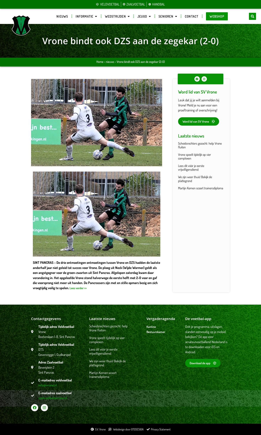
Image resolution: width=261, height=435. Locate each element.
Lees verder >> (78, 288)
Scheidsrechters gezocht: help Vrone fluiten (200, 145)
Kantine (151, 327)
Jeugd (142, 16)
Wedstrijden (115, 16)
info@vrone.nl (47, 385)
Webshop (217, 16)
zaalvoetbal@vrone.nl (52, 398)
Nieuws (62, 16)
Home (99, 62)
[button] (252, 16)
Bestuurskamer (155, 332)
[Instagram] (204, 79)
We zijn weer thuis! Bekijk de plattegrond (195, 179)
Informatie (84, 16)
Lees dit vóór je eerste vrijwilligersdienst (191, 168)
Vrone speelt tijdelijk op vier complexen (194, 156)
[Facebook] (197, 79)
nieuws (110, 62)
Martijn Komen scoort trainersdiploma (200, 188)
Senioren (166, 16)
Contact (191, 16)
